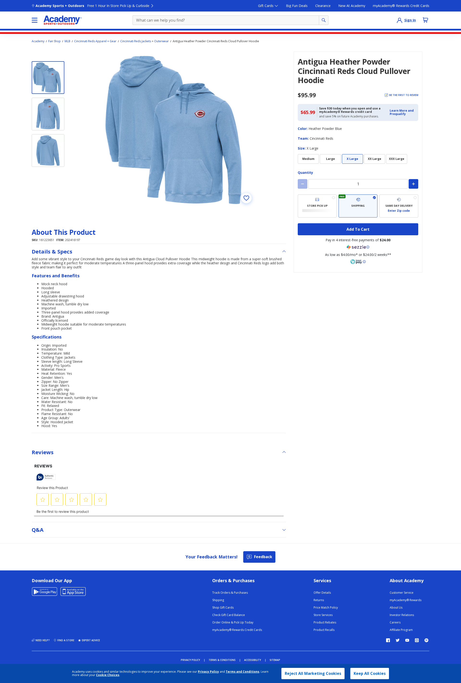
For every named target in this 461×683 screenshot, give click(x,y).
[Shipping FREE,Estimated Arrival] (358, 206)
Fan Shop (54, 41)
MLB (67, 41)
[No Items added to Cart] (425, 20)
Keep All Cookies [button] (370, 673)
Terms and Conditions (242, 672)
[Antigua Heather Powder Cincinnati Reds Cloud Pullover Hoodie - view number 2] (48, 114)
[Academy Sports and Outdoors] (62, 20)
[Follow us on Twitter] (397, 640)
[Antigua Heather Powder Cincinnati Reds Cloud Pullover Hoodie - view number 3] (48, 150)
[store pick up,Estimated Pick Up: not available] (317, 206)
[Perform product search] (323, 20)
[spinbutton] (358, 184)
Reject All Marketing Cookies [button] (313, 673)
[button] (402, 112)
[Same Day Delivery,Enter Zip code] (399, 206)
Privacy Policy (208, 672)
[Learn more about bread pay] (358, 262)
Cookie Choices (107, 675)
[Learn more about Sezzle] (358, 247)
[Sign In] (399, 20)
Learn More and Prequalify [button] (402, 112)
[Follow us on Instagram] (417, 640)
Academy (38, 41)
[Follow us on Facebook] (388, 640)
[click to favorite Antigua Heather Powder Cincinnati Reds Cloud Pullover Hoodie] (246, 198)
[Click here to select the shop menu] (34, 20)
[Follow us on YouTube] (407, 640)
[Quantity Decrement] (302, 184)
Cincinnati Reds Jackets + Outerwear (144, 41)
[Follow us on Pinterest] (426, 640)
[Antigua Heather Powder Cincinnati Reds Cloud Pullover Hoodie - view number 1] (48, 77)
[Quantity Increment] (413, 184)
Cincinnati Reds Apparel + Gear (95, 41)
